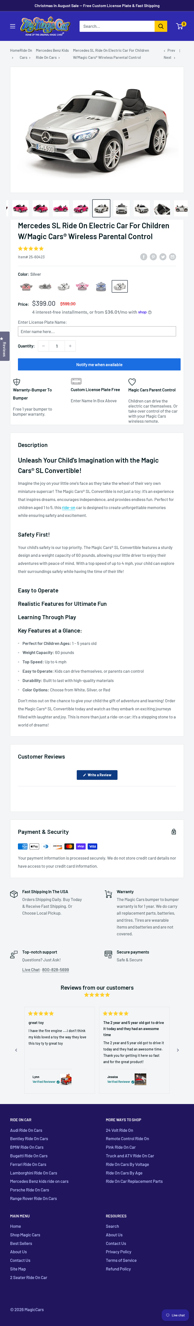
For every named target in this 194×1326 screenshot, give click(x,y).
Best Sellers (21, 1243)
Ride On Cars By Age (124, 1172)
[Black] (45, 286)
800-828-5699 (55, 969)
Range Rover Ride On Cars (33, 1198)
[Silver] (120, 286)
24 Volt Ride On (119, 1130)
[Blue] (101, 286)
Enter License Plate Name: (42, 321)
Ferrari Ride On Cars (28, 1164)
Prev (171, 50)
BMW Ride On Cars (26, 1146)
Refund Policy (118, 1268)
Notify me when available (99, 364)
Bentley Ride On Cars (29, 1138)
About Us (18, 1251)
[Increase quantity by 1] (70, 346)
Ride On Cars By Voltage (127, 1164)
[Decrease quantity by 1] (43, 346)
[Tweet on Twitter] (162, 256)
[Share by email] (172, 256)
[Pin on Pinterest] (153, 256)
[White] (64, 286)
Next (168, 57)
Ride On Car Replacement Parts (134, 1181)
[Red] (26, 286)
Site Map (18, 1268)
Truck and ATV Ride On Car (130, 1155)
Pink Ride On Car (121, 1146)
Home (15, 50)
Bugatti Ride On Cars (28, 1155)
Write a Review (102, 776)
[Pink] (82, 286)
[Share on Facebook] (143, 256)
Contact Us (20, 1260)
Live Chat (31, 969)
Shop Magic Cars (25, 1234)
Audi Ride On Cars (26, 1130)
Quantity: (26, 345)
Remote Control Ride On (127, 1138)
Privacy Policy (118, 1251)
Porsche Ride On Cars (29, 1189)
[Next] (178, 1050)
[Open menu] (12, 26)
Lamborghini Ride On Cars (33, 1172)
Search (112, 1226)
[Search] (161, 26)
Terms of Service (121, 1260)
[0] (180, 26)
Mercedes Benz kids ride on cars (39, 1181)
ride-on (68, 507)
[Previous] (16, 1050)
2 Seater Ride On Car (28, 1277)
